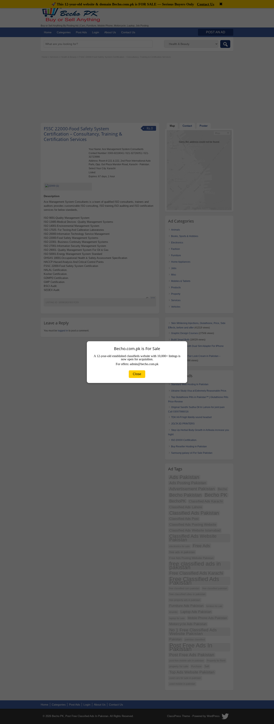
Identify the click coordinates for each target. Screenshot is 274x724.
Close (137, 374)
